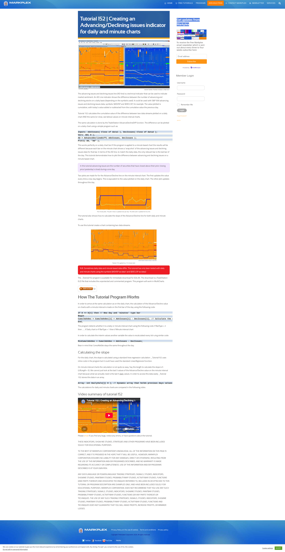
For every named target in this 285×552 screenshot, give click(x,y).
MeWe (118, 540)
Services (271, 3)
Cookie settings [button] (267, 548)
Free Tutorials (185, 3)
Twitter (88, 540)
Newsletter (258, 3)
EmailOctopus (196, 67)
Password (181, 93)
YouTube (108, 540)
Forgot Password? (182, 116)
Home (169, 3)
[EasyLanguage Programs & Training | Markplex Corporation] (17, 5)
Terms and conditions (148, 529)
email (86, 435)
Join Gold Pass (215, 3)
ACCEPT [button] (278, 548)
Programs (201, 3)
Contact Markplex (237, 3)
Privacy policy (163, 529)
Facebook (98, 540)
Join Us (178, 120)
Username (181, 82)
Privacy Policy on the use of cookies (124, 529)
